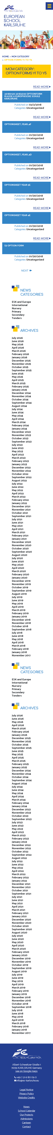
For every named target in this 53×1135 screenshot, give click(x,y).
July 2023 (17, 445)
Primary (16, 312)
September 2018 (21, 629)
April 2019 (18, 607)
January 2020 (19, 578)
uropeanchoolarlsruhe (14, 21)
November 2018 (21, 623)
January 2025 (19, 390)
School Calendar (26, 1110)
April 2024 (18, 419)
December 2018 (21, 620)
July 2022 (17, 484)
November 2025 (21, 364)
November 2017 (21, 655)
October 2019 (20, 587)
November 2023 (21, 435)
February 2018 (20, 649)
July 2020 (17, 558)
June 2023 (17, 448)
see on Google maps (26, 1071)
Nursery (16, 308)
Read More (41, 87)
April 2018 (18, 642)
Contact (26, 1126)
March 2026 (19, 351)
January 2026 (19, 357)
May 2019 (17, 604)
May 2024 (17, 416)
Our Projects (26, 1114)
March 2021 (18, 532)
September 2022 (22, 477)
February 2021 (20, 535)
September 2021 (21, 516)
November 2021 (21, 510)
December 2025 (21, 361)
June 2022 (17, 487)
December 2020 (21, 542)
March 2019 (18, 610)
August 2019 (19, 594)
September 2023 (22, 442)
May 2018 (17, 639)
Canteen (26, 1122)
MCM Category (20, 57)
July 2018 (17, 633)
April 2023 (18, 454)
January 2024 (19, 429)
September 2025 (22, 370)
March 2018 (18, 646)
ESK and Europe (21, 302)
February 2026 (20, 354)
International (20, 305)
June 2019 (17, 600)
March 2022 (18, 497)
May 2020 (17, 565)
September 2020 (22, 552)
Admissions (26, 1118)
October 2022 (20, 474)
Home (5, 57)
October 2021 (20, 513)
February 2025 (20, 386)
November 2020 (21, 545)
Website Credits (26, 1097)
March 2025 (18, 383)
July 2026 (17, 338)
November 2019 (21, 584)
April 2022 (18, 493)
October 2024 (20, 399)
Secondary (18, 315)
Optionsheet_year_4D (18, 155)
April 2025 (18, 380)
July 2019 (17, 597)
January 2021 (19, 539)
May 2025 (17, 377)
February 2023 (20, 461)
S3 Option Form (14, 246)
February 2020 (20, 574)
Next (24, 270)
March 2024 (19, 422)
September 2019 (21, 591)
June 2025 (17, 374)
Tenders (17, 318)
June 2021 (17, 523)
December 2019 (21, 581)
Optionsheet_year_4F (17, 124)
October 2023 (20, 438)
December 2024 (21, 393)
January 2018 (19, 652)
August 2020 (19, 555)
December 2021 (21, 506)
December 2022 (21, 467)
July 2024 (17, 409)
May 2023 (17, 451)
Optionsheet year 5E (17, 185)
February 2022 (20, 500)
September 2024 (22, 403)
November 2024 (21, 396)
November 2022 (21, 471)
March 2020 (19, 571)
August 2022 (19, 480)
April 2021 (17, 529)
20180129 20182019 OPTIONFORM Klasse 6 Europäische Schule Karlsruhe (23, 96)
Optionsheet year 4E (17, 215)
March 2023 (18, 458)
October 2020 (20, 548)
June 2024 (18, 412)
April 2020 (18, 568)
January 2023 (19, 464)
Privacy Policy (26, 1093)
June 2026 (18, 341)
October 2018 (20, 626)
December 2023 (21, 432)
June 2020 (18, 561)
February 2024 (20, 425)
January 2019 (19, 616)
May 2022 (17, 490)
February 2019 (20, 613)
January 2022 (19, 503)
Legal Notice (26, 1089)
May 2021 (17, 526)
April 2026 (18, 348)
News (26, 1106)
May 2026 (17, 344)
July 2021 (17, 519)
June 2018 (17, 636)
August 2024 (19, 406)
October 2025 (20, 367)
